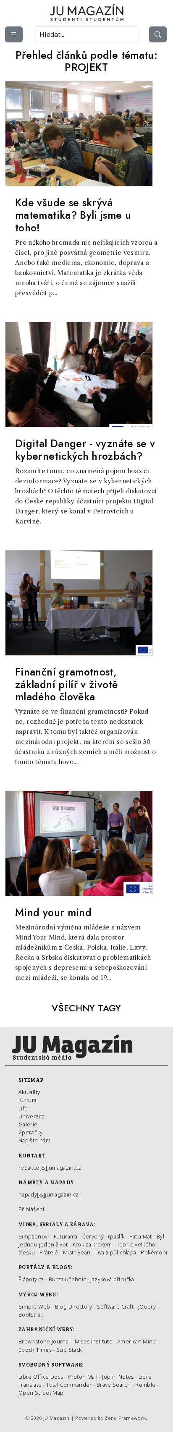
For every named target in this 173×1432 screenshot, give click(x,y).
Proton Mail (82, 1376)
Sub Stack (68, 1349)
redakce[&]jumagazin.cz (49, 1167)
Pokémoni (154, 1252)
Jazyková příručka (112, 1279)
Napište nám (34, 1140)
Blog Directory (73, 1306)
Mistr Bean (77, 1252)
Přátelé (48, 1252)
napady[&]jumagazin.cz (48, 1194)
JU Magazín (56, 1418)
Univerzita (31, 1116)
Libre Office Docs (40, 1376)
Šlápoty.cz (31, 1279)
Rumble (145, 1384)
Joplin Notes (118, 1376)
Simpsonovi (33, 1236)
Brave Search (114, 1384)
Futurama (66, 1236)
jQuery (147, 1306)
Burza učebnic (67, 1279)
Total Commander (69, 1384)
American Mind (136, 1341)
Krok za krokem (92, 1244)
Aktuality (29, 1092)
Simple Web (34, 1306)
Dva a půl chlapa (115, 1252)
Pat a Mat (140, 1236)
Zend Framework (125, 1418)
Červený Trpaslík (103, 1236)
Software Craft (115, 1306)
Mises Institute (94, 1341)
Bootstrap (31, 1314)
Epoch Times (35, 1349)
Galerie (28, 1124)
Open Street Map (40, 1392)
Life (23, 1108)
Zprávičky (30, 1132)
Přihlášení (31, 1209)
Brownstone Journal (44, 1341)
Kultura (27, 1100)
